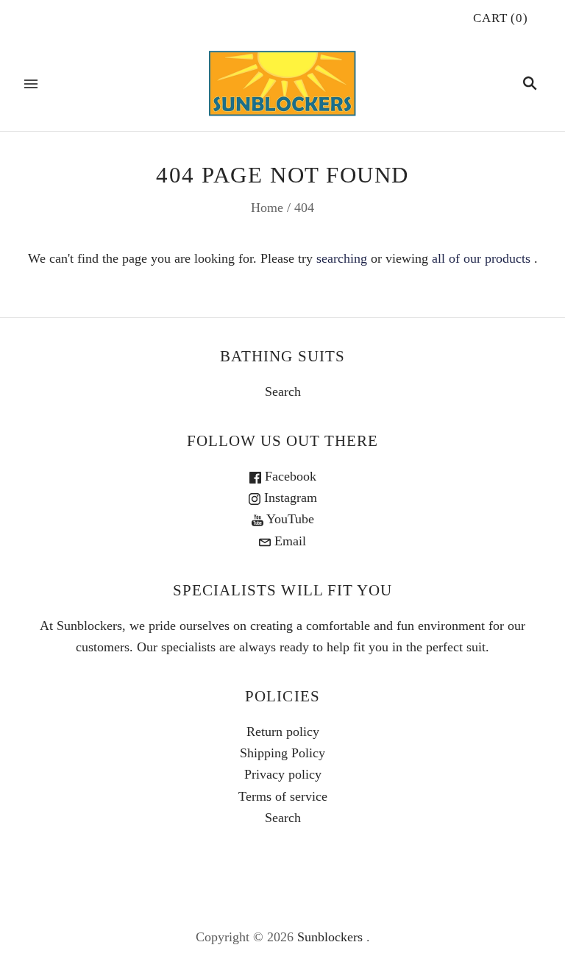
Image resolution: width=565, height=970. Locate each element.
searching (341, 258)
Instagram (288, 497)
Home (267, 207)
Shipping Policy (282, 753)
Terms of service (282, 796)
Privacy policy (282, 774)
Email (288, 541)
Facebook (288, 476)
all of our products (481, 258)
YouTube (288, 518)
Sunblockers (330, 937)
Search (283, 391)
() (500, 18)
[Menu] (31, 84)
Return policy (282, 731)
